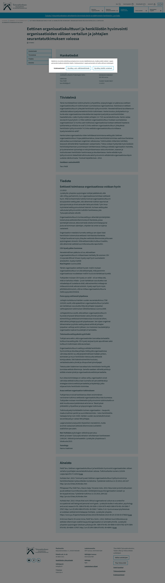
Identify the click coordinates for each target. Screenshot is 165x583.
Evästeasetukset (59, 68)
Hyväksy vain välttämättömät (78, 68)
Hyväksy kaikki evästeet (103, 68)
